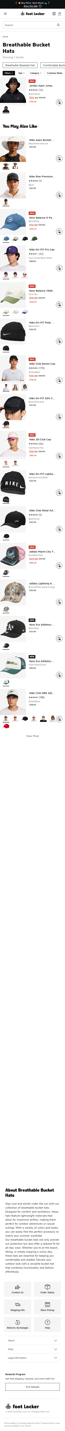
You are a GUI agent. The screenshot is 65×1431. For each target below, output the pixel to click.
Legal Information (17, 1357)
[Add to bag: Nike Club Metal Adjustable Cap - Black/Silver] (59, 529)
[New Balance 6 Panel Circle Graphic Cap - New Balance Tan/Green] (15, 239)
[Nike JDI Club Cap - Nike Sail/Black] (15, 463)
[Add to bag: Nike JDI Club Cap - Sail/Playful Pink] (59, 456)
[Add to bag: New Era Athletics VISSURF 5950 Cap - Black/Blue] (59, 638)
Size (20, 73)
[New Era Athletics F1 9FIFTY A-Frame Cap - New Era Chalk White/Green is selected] (6, 682)
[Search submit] (58, 25)
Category (34, 73)
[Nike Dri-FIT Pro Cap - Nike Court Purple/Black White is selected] (6, 275)
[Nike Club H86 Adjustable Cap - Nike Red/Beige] (15, 719)
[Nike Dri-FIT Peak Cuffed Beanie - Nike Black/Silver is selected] (6, 348)
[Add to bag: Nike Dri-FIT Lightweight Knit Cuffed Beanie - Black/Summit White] (59, 492)
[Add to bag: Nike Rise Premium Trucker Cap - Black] (59, 195)
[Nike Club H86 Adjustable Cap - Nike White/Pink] (34, 719)
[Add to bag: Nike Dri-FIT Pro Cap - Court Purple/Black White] (59, 268)
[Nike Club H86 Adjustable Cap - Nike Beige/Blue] (43, 719)
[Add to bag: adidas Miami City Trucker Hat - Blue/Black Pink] (59, 565)
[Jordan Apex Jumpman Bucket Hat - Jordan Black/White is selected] (6, 109)
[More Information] (40, 6)
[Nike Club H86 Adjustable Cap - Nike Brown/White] (52, 719)
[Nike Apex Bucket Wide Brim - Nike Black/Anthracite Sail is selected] (6, 166)
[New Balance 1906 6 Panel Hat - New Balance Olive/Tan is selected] (6, 312)
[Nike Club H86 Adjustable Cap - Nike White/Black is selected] (6, 719)
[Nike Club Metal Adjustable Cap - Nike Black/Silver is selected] (6, 536)
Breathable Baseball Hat (20, 65)
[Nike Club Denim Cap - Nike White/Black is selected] (6, 387)
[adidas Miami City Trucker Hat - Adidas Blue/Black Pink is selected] (6, 573)
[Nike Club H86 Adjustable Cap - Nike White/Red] (6, 726)
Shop (10, 1349)
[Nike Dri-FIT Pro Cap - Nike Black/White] (15, 275)
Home (5, 36)
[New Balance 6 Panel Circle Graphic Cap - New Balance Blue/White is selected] (6, 239)
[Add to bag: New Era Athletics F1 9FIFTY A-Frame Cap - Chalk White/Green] (59, 675)
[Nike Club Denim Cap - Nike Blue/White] (15, 387)
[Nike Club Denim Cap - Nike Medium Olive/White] (24, 387)
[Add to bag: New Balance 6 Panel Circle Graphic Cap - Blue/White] (59, 231)
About (11, 1340)
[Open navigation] (11, 13)
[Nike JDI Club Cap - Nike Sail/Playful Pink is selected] (6, 463)
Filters (8, 73)
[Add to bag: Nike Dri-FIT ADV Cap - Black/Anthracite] (59, 417)
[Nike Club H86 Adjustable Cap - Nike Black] (24, 719)
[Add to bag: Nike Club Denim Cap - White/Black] (59, 380)
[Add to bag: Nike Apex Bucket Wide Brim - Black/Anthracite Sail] (59, 158)
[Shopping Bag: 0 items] (59, 13)
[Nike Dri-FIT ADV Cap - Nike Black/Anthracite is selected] (6, 424)
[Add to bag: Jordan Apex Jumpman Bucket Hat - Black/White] (59, 102)
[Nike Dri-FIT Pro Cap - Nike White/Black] (24, 275)
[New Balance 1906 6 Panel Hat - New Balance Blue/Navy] (24, 312)
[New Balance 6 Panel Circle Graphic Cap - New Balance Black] (24, 239)
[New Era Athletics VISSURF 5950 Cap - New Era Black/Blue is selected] (6, 646)
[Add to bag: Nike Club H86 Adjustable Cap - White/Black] (59, 719)
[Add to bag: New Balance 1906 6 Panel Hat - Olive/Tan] (59, 304)
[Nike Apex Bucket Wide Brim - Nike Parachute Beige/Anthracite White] (15, 166)
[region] (32, 4)
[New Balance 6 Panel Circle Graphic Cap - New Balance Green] (34, 239)
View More (32, 735)
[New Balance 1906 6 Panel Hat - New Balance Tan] (15, 312)
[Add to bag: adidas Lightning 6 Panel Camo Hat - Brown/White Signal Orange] (59, 602)
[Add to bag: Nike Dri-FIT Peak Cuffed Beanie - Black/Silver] (59, 341)
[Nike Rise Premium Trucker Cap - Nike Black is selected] (6, 202)
